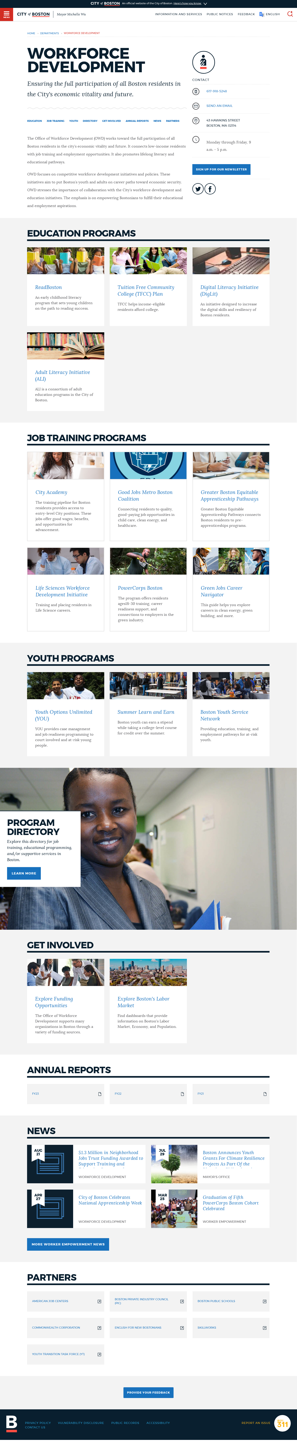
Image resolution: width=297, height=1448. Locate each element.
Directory (90, 121)
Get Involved (111, 121)
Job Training (55, 121)
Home (31, 33)
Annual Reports (137, 121)
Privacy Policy (38, 1423)
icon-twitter (198, 188)
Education (34, 121)
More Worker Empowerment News (68, 1244)
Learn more (24, 873)
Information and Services (178, 14)
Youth (73, 121)
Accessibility (158, 1423)
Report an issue (256, 1423)
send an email (219, 105)
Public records (125, 1423)
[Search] (288, 14)
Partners (172, 121)
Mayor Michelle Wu (71, 14)
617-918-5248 (216, 91)
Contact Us (35, 1427)
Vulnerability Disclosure (81, 1423)
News (157, 121)
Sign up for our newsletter (221, 169)
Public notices (220, 14)
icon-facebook (210, 188)
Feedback (246, 14)
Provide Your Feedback (148, 1392)
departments (49, 33)
